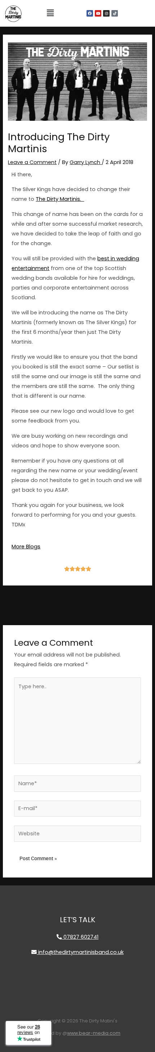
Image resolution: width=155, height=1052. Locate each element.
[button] (50, 13)
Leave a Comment (32, 162)
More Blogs (26, 546)
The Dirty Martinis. (60, 199)
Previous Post (49, 601)
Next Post (108, 600)
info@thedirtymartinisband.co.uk (80, 952)
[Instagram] (106, 13)
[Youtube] (98, 13)
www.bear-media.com (93, 1033)
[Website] (77, 835)
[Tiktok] (114, 13)
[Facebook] (90, 13)
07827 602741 (80, 937)
